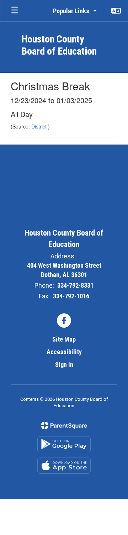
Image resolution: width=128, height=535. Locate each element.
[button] (75, 10)
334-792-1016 (71, 296)
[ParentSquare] (64, 425)
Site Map (64, 339)
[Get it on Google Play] (64, 444)
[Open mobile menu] (14, 10)
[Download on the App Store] (64, 466)
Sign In (64, 364)
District (39, 126)
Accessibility (64, 351)
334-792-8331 (75, 285)
